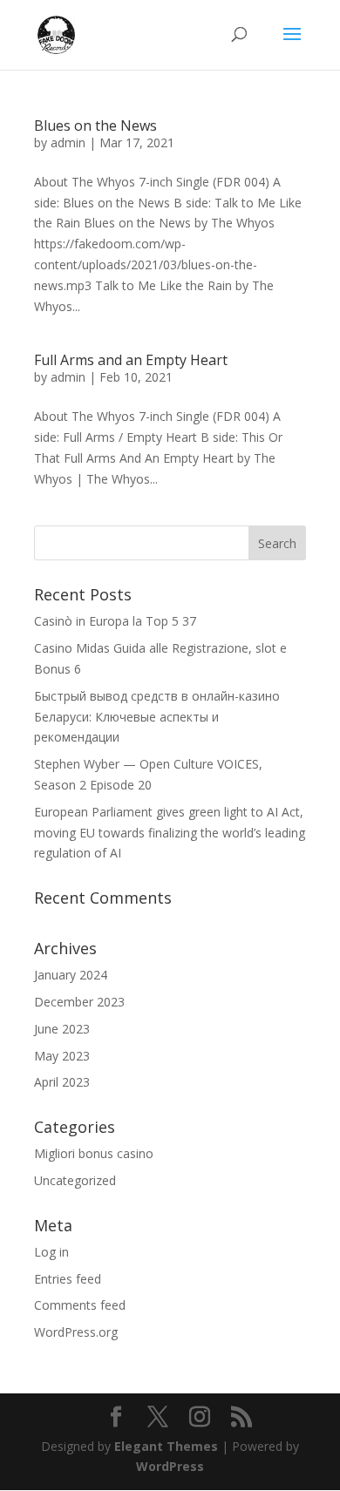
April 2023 (62, 1082)
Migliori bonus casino (93, 1153)
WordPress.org (76, 1332)
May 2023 (62, 1055)
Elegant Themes (166, 1446)
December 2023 (79, 1001)
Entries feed (67, 1279)
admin (68, 142)
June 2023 (62, 1028)
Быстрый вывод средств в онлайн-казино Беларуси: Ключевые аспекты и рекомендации (157, 717)
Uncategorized (75, 1180)
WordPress (170, 1466)
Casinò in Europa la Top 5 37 (115, 621)
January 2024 (70, 974)
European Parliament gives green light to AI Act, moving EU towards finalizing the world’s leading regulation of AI (169, 832)
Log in (51, 1252)
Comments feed (80, 1305)
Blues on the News (95, 125)
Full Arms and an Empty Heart (131, 359)
